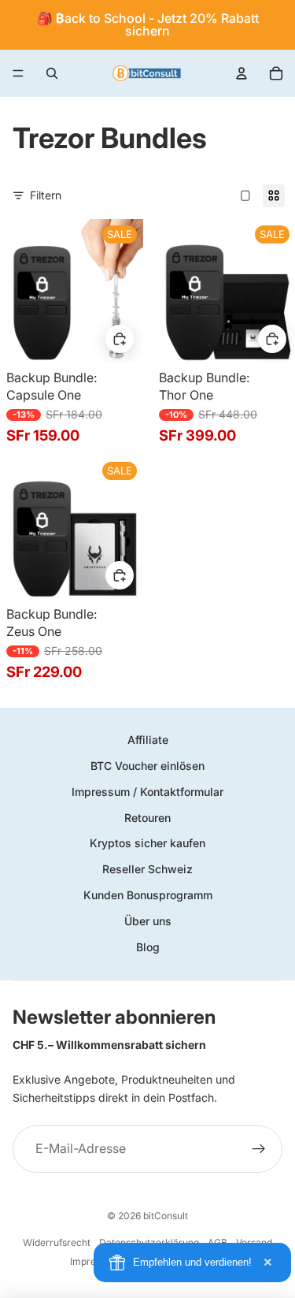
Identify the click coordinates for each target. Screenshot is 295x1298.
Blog (148, 947)
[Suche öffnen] (52, 73)
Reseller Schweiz (147, 869)
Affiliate (147, 739)
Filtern (45, 195)
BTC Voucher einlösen (147, 765)
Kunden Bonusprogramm (147, 895)
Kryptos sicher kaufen (147, 843)
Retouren (147, 817)
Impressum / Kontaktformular (147, 791)
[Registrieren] (258, 1149)
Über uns (147, 921)
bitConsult (165, 1216)
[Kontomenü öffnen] (241, 73)
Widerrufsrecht (56, 1242)
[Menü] (18, 73)
